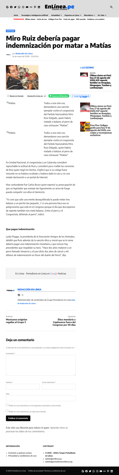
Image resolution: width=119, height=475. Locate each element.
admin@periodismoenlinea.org (58, 462)
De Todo (101, 15)
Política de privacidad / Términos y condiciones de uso (46, 471)
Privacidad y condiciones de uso (22, 456)
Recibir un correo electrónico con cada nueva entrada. (27, 412)
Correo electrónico (49, 382)
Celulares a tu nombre (95, 19)
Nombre (9, 382)
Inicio (16, 15)
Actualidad (55, 15)
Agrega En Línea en (35, 96)
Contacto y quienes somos (20, 453)
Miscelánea (88, 15)
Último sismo (30, 19)
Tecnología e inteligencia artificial (34, 15)
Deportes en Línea (72, 15)
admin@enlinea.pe (53, 459)
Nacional (93, 73)
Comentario (10, 353)
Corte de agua (68, 19)
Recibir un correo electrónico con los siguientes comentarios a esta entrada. (35, 406)
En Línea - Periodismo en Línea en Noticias (40, 273)
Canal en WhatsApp (60, 96)
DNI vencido (81, 19)
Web (7, 394)
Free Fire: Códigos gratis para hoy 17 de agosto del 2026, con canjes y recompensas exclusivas (101, 130)
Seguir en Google (16, 96)
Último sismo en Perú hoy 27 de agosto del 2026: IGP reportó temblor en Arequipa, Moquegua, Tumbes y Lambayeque (100, 81)
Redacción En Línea (24, 53)
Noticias (10, 31)
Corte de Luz (42, 19)
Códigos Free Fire (55, 19)
